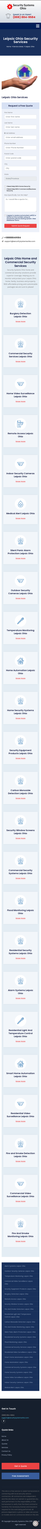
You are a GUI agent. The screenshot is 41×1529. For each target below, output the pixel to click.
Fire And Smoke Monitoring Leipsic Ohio (20, 1235)
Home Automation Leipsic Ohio (20, 672)
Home (9, 46)
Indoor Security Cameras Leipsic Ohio (20, 475)
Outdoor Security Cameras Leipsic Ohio (20, 592)
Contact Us (6, 1451)
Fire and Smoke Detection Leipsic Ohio (20, 1155)
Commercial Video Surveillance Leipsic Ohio (20, 1195)
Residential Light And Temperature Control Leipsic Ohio (21, 1033)
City (5, 164)
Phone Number (10, 143)
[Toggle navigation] (37, 26)
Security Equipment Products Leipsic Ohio (20, 752)
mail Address (9, 133)
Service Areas (18, 46)
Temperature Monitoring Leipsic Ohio (20, 632)
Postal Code (9, 154)
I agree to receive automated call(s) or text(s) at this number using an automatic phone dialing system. (21, 218)
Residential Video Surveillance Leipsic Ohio (20, 1115)
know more (20, 322)
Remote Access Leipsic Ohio (20, 435)
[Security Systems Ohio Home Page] (20, 6)
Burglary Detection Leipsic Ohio (20, 315)
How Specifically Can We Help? (16, 195)
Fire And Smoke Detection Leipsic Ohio (19, 1309)
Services (5, 1447)
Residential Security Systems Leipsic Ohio (20, 952)
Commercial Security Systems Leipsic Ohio (20, 872)
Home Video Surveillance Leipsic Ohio (20, 395)
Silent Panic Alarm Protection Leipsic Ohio (20, 552)
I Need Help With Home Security (18, 186)
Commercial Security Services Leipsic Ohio (20, 355)
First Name (8, 112)
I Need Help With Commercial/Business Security (21, 190)
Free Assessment (20, 1476)
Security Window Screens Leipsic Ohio (20, 832)
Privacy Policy (7, 1455)
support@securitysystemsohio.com (20, 241)
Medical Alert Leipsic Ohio (20, 513)
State (6, 174)
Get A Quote (20, 1466)
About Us (5, 1440)
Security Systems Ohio (20, 1521)
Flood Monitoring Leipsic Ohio (20, 912)
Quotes (4, 1444)
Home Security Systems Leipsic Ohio (20, 712)
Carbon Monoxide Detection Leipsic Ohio (20, 792)
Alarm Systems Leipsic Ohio (20, 992)
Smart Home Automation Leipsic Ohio (20, 1075)
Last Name (8, 123)
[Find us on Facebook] (4, 1421)
